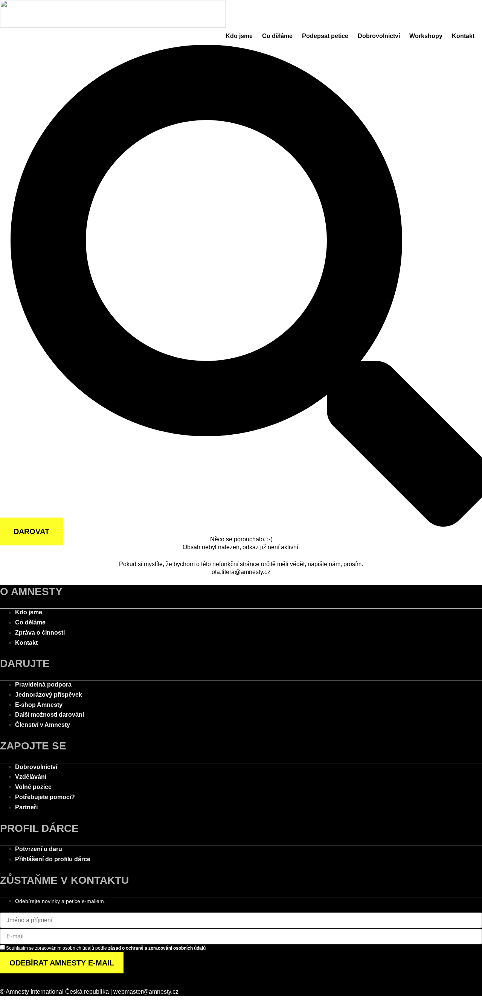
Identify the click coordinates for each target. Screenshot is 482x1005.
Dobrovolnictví (379, 36)
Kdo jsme (239, 36)
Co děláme (277, 36)
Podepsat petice (325, 36)
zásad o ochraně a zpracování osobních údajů (157, 948)
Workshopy (425, 36)
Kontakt (463, 36)
